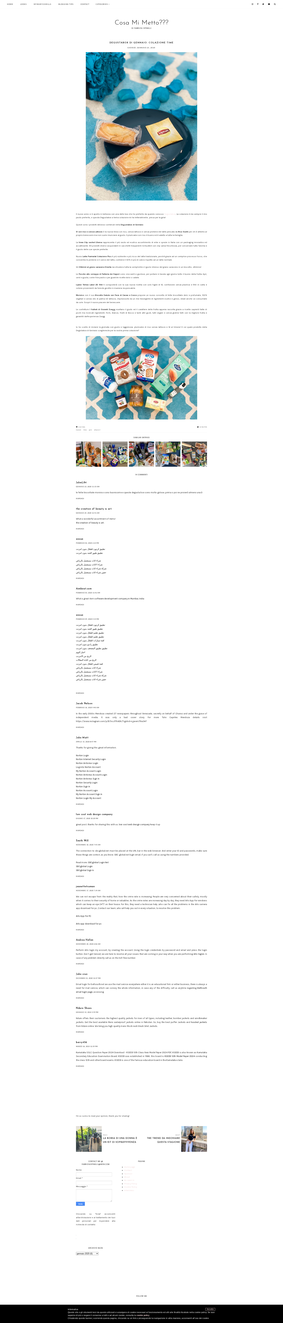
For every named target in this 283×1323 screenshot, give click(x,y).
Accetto (210, 1309)
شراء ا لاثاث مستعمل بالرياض (89, 564)
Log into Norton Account (88, 767)
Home (10, 4)
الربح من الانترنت (83, 656)
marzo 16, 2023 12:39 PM (87, 1046)
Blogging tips (66, 4)
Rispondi (80, 498)
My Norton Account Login (88, 771)
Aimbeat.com (84, 589)
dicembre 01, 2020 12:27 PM (88, 978)
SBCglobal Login (84, 866)
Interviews (129, 1190)
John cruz (81, 974)
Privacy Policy (130, 1184)
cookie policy (143, 1315)
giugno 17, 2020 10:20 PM (87, 818)
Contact (85, 4)
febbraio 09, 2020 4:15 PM (87, 619)
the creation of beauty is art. (94, 509)
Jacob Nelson (84, 703)
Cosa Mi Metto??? (142, 23)
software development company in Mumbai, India (119, 598)
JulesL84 (81, 482)
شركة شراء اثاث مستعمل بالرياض (91, 568)
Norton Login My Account (88, 798)
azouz (79, 539)
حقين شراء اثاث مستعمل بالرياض (91, 572)
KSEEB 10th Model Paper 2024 (180, 1056)
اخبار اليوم (80, 652)
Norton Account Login (87, 790)
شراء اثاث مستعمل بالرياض (88, 560)
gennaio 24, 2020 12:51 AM (88, 513)
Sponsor (128, 1174)
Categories (102, 4)
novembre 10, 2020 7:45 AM (88, 845)
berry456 (81, 1042)
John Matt (82, 738)
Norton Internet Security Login (91, 759)
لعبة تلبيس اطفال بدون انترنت (89, 664)
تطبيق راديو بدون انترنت (87, 644)
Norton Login (82, 755)
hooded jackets (199, 1022)
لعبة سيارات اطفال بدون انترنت (90, 640)
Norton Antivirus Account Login (91, 775)
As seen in (129, 1180)
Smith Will (82, 841)
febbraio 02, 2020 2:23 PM (87, 543)
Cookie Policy (130, 1187)
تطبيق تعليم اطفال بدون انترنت (90, 633)
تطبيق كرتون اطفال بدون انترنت (90, 549)
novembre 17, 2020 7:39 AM (88, 890)
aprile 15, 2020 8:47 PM (86, 742)
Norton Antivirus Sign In (87, 778)
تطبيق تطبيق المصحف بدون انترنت (91, 648)
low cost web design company (94, 814)
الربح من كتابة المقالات (86, 660)
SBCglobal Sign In (85, 870)
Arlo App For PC (83, 916)
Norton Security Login (86, 782)
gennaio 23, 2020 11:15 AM (88, 486)
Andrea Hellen (84, 940)
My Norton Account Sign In (89, 794)
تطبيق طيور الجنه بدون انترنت (89, 553)
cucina (81, 427)
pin (90, 430)
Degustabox (170, 214)
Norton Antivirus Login (87, 763)
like (85, 430)
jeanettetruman (85, 886)
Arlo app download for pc (89, 924)
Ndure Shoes (84, 1008)
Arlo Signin (199, 954)
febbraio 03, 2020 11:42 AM (88, 593)
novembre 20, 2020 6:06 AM (88, 944)
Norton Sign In (83, 786)
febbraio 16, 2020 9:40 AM (87, 707)
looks (23, 4)
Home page (129, 1167)
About (127, 1177)
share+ (97, 430)
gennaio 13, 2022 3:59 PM (87, 1012)
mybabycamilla (42, 4)
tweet (78, 430)
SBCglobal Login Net (98, 862)
